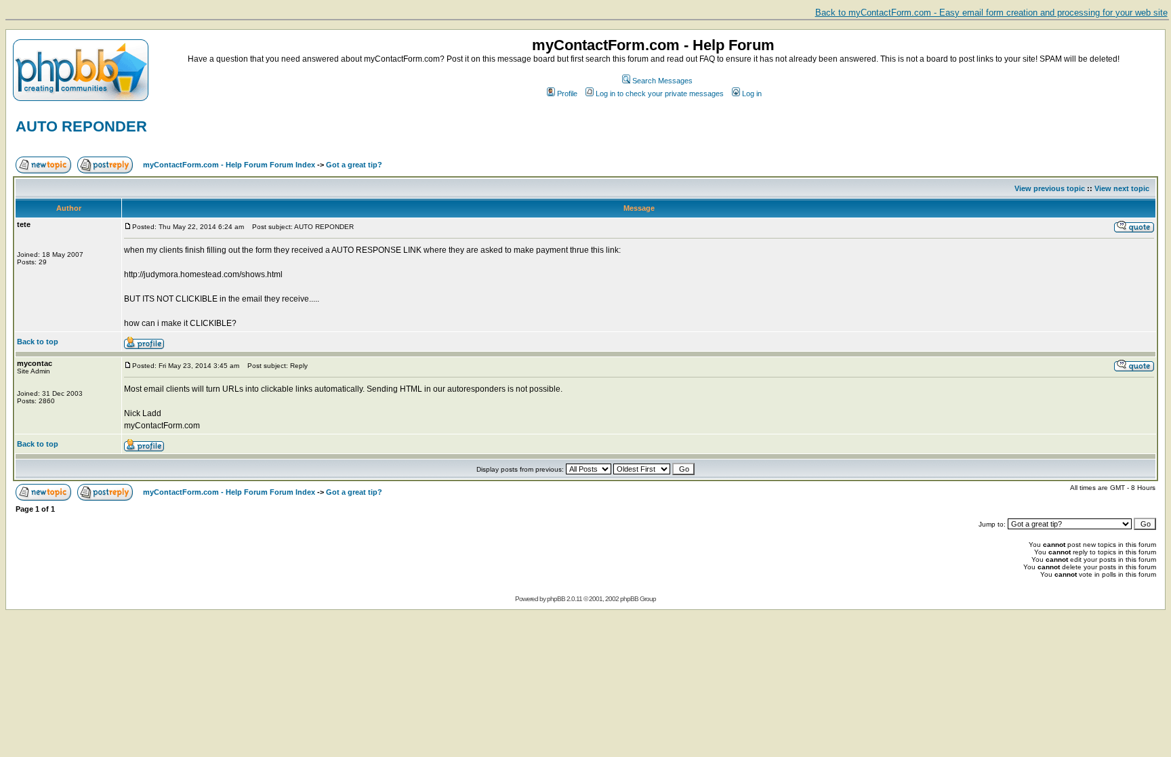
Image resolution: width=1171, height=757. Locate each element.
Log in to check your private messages (660, 93)
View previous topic (1049, 188)
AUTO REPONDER (81, 126)
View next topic (1121, 188)
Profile (567, 93)
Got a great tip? (354, 165)
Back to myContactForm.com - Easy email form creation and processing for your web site (991, 12)
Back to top (37, 341)
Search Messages (662, 81)
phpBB (556, 598)
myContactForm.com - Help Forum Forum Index (229, 165)
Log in (752, 93)
